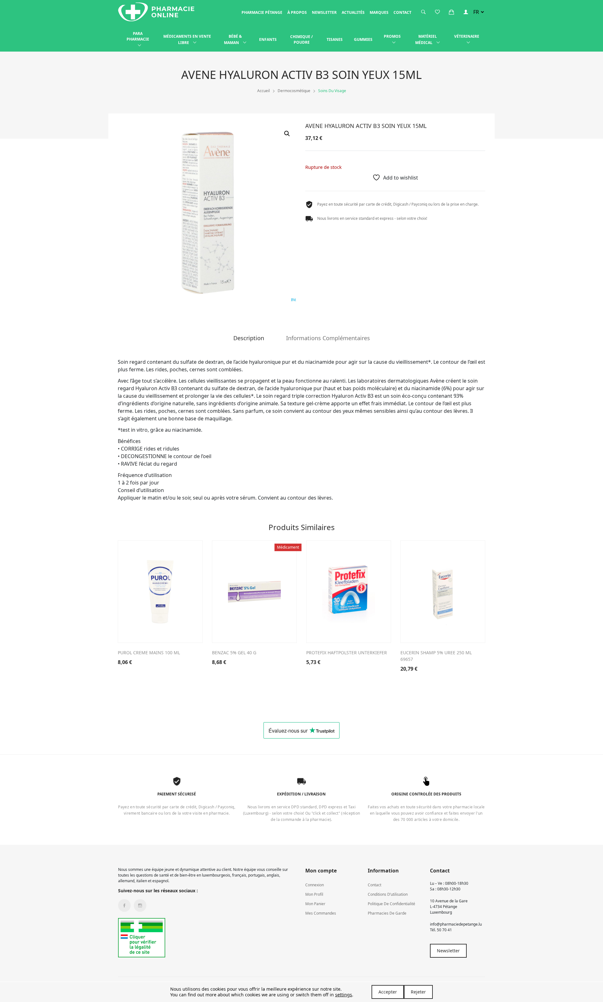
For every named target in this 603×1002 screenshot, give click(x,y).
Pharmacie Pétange (262, 12)
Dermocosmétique (294, 90)
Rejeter (418, 992)
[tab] (249, 340)
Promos (392, 36)
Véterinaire (466, 36)
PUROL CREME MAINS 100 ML (149, 653)
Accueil (263, 90)
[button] (287, 133)
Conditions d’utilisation (388, 894)
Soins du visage (332, 90)
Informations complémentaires (328, 338)
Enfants (268, 39)
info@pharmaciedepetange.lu (456, 924)
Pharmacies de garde (387, 913)
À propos (297, 12)
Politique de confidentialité (391, 903)
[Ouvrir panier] (451, 12)
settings (343, 995)
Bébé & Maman (233, 39)
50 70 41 (444, 930)
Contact (402, 12)
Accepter (387, 992)
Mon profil (314, 894)
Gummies (363, 39)
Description (248, 338)
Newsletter (324, 12)
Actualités (353, 12)
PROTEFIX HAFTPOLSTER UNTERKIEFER (346, 653)
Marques (379, 12)
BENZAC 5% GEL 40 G (234, 653)
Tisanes (335, 39)
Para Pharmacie (138, 36)
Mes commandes (320, 913)
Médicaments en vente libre (187, 39)
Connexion (314, 885)
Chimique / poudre (301, 39)
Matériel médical (426, 39)
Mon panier (315, 903)
